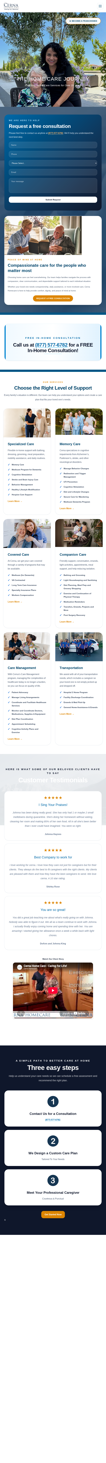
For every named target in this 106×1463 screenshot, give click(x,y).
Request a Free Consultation (53, 298)
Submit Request (53, 200)
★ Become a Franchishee (83, 21)
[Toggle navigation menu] (100, 6)
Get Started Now (53, 1214)
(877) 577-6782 (55, 133)
